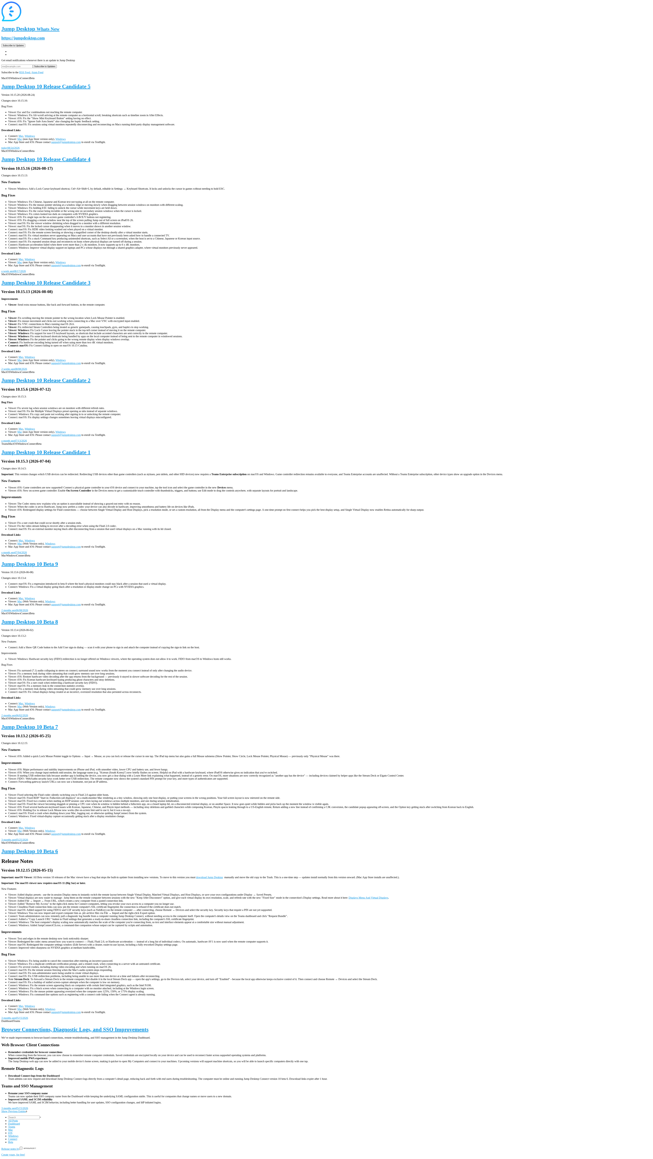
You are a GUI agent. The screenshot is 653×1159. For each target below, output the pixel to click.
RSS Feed (24, 72)
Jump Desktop (30, 29)
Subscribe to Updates (13, 45)
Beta (10, 1142)
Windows (30, 136)
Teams (11, 1126)
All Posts (13, 1120)
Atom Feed (37, 72)
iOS (10, 1132)
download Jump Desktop (209, 877)
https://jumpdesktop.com (23, 38)
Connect (12, 1139)
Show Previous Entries (13, 1111)
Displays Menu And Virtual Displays (368, 897)
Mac (21, 136)
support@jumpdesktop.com (66, 142)
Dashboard (14, 1123)
